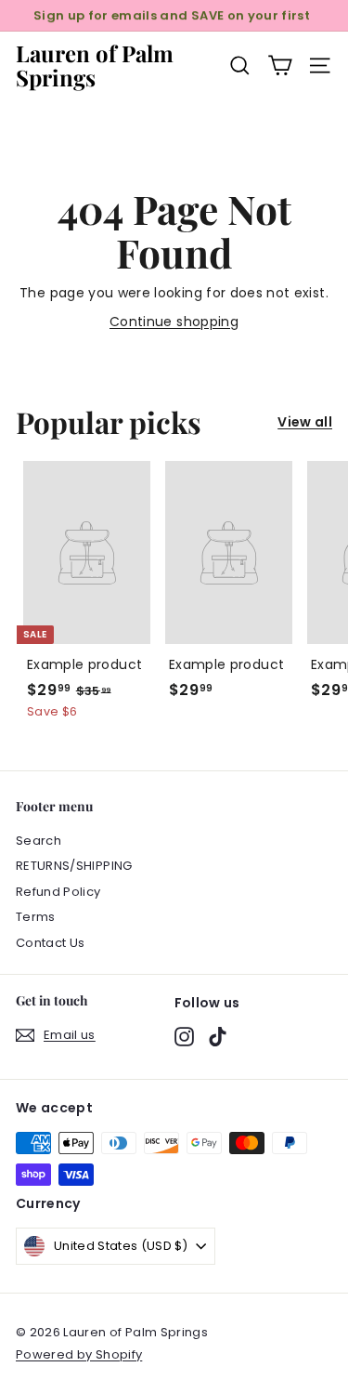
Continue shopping (174, 321)
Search (38, 840)
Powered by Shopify (79, 1354)
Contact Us (50, 943)
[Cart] (280, 65)
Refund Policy (58, 891)
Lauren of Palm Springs (95, 65)
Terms (36, 917)
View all (304, 422)
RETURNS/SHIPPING (74, 865)
